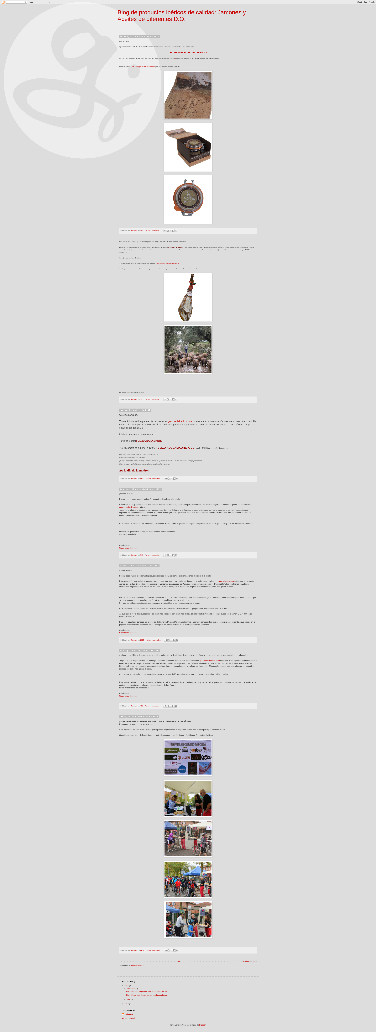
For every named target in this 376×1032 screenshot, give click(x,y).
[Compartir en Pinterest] (175, 230)
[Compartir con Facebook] (173, 230)
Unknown (129, 1014)
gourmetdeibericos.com (180, 421)
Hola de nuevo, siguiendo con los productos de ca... (147, 992)
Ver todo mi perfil (128, 1018)
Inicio (180, 961)
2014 (127, 1004)
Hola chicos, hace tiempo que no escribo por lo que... (147, 995)
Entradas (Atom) (137, 966)
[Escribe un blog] (167, 230)
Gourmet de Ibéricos (128, 548)
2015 (127, 986)
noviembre (131, 989)
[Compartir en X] (170, 230)
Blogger (202, 1025)
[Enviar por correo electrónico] (164, 230)
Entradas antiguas (248, 961)
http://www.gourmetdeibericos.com (143, 66)
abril (129, 999)
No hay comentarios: (152, 230)
